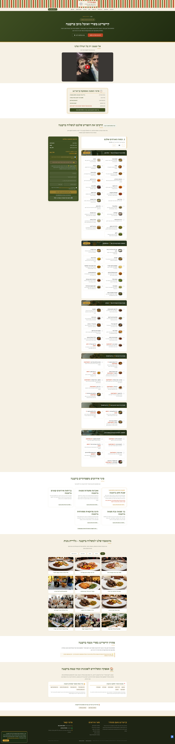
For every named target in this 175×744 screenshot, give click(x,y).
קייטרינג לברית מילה (96, 727)
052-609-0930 (61, 725)
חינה (89, 9)
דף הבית (111, 9)
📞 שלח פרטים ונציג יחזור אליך (63, 192)
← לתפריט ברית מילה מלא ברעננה (65, 504)
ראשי (91, 16)
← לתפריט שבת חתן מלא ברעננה (119, 504)
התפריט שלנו (78, 9)
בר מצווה (94, 9)
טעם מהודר (91, 2)
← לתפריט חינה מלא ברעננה (92, 522)
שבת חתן (106, 9)
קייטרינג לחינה (97, 733)
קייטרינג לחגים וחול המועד (94, 734)
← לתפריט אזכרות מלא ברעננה (92, 504)
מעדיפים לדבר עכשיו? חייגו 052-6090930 (63, 195)
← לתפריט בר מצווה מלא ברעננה (119, 522)
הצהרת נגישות (81, 740)
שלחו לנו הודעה (64, 728)
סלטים (90, 553)
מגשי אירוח (83, 553)
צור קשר (72, 9)
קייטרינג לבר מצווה (96, 729)
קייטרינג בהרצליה (82, 707)
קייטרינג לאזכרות (96, 731)
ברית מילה (100, 9)
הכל (102, 553)
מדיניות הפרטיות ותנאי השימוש (64, 187)
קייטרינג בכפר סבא (92, 707)
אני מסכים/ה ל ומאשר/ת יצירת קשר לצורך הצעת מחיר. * (63, 188)
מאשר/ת (6, 740)
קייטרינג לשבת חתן (96, 725)
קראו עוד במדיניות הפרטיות (13, 738)
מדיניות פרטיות (88, 740)
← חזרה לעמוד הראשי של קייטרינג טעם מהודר (87, 528)
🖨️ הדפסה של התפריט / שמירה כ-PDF (63, 198)
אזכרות (84, 9)
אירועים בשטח (74, 553)
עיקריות (96, 553)
